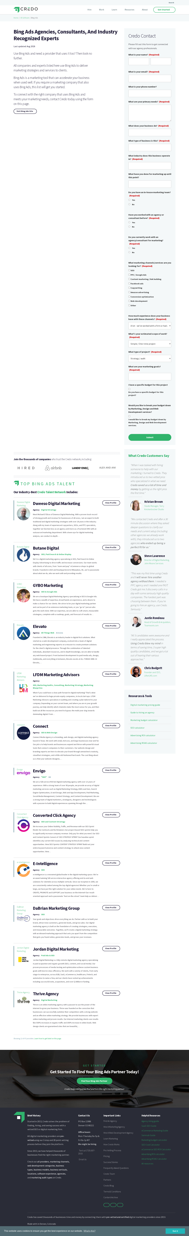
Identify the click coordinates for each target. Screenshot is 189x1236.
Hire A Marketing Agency (114, 1126)
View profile (110, 503)
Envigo (20, 769)
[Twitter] (106, 1205)
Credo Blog (108, 1185)
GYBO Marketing (21, 586)
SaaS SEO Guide (149, 1125)
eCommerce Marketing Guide (155, 1130)
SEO (132, 270)
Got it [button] (175, 1231)
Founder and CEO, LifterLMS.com (152, 674)
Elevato (20, 625)
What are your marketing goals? (144, 368)
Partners (107, 1179)
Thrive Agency (23, 992)
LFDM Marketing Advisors (21, 676)
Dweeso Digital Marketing (23, 504)
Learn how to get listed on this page (47, 1038)
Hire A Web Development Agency (118, 1132)
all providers (43, 1161)
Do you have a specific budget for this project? (145, 393)
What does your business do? (148, 125)
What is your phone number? (142, 86)
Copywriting (136, 288)
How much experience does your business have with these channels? (149, 317)
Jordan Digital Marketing (23, 949)
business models (41, 1169)
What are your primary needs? (149, 101)
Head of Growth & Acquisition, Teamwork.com (157, 624)
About (145, 9)
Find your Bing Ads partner (94, 1081)
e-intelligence (23, 862)
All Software (24, 18)
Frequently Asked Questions (116, 1168)
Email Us (82, 1159)
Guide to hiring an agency (142, 712)
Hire (89, 9)
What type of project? (145, 351)
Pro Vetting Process (112, 1150)
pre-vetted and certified (117, 1217)
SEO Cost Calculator (151, 1144)
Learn (114, 9)
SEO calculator (137, 727)
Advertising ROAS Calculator (154, 1158)
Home (16, 18)
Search (171, 3)
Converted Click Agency (22, 816)
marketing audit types (41, 1177)
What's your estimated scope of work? (147, 335)
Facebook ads (137, 283)
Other (133, 305)
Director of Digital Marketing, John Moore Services (156, 562)
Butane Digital (23, 546)
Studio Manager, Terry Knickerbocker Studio (154, 508)
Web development (139, 301)
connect (20, 724)
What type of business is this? (149, 140)
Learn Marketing (110, 1138)
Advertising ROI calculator (142, 735)
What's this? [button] (89, 1231)
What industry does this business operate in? (149, 157)
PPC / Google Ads (138, 275)
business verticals (58, 1169)
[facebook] (113, 1205)
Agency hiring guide (150, 1121)
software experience (46, 1173)
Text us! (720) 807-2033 (86, 1152)
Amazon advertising (140, 292)
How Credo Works (111, 1144)
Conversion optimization (142, 297)
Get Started (164, 9)
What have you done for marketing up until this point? (149, 176)
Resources (129, 9)
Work (101, 9)
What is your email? (143, 71)
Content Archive (110, 1197)
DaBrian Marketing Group (56, 908)
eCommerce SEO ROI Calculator (156, 1149)
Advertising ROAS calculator (143, 743)
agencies (61, 1173)
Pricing (106, 1156)
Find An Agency (110, 1121)
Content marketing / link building (146, 279)
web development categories (41, 1165)
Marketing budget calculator (144, 720)
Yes (133, 200)
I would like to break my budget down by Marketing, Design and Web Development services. (147, 422)
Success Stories (110, 1162)
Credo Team (109, 1173)
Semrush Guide (148, 1135)
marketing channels (59, 1161)
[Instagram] (120, 1205)
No (133, 204)
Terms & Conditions (112, 1191)
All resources (147, 1163)
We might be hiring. (87, 1144)
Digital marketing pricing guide (145, 704)
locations (31, 1173)
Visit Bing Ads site (25, 111)
